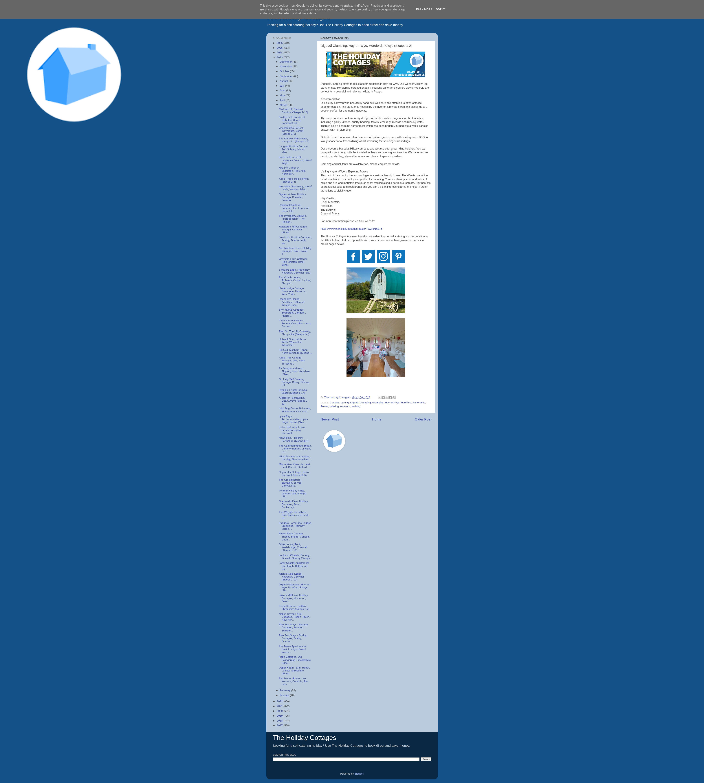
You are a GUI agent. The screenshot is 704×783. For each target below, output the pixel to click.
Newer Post (329, 419)
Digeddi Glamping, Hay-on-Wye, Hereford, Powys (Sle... (294, 587)
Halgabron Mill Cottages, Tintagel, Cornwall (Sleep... (293, 229)
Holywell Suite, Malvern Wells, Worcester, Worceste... (292, 342)
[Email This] (380, 397)
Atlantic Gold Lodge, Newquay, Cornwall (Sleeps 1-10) (291, 576)
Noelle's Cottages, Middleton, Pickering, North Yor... (292, 171)
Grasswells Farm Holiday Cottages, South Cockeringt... (293, 504)
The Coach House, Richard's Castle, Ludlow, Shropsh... (295, 280)
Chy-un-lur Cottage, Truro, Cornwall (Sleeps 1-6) (294, 473)
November (286, 66)
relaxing (334, 406)
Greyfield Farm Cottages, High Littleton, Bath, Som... (293, 262)
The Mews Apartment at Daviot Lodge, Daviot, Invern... (293, 649)
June (283, 90)
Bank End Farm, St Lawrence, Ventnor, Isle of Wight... (295, 160)
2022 (280, 701)
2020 (280, 711)
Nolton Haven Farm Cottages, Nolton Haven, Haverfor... (294, 617)
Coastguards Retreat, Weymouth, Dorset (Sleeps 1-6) (291, 131)
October (285, 71)
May (282, 95)
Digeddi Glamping (360, 402)
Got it (440, 9)
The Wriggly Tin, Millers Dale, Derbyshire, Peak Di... (293, 515)
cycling (345, 402)
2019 (280, 715)
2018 (280, 720)
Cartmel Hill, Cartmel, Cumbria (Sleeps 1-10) (293, 111)
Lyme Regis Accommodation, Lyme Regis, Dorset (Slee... (293, 419)
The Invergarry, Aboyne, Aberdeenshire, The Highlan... (293, 218)
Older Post (423, 419)
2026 (280, 43)
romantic (345, 406)
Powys (324, 406)
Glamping (378, 402)
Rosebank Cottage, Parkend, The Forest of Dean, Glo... (294, 208)
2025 (280, 47)
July (282, 85)
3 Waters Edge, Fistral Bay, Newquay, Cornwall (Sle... (295, 271)
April (283, 100)
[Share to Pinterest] (394, 397)
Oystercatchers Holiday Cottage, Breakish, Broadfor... (292, 197)
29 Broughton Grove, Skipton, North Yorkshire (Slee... (294, 371)
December (286, 61)
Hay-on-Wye (392, 402)
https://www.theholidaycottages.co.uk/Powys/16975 (351, 228)
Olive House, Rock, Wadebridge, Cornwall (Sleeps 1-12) (293, 547)
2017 (280, 725)
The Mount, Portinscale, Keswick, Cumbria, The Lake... (293, 681)
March (284, 105)
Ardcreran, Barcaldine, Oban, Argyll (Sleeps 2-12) (293, 400)
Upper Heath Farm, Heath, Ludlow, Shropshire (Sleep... (294, 670)
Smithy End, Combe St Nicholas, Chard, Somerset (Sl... (292, 120)
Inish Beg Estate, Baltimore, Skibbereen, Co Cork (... (295, 410)
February (285, 690)
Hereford (406, 402)
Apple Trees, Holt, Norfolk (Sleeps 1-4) (294, 180)
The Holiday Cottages (304, 737)
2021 (280, 706)
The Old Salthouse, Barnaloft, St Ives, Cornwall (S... (290, 482)
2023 (280, 57)
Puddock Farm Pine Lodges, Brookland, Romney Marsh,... (295, 526)
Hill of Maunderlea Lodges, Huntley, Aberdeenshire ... (295, 458)
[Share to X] (387, 397)
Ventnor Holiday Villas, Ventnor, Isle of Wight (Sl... (292, 493)
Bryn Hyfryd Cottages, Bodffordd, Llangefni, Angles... (292, 312)
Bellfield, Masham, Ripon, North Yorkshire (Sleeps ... (295, 351)
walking (356, 406)
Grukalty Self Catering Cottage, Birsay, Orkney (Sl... (294, 382)
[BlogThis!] (383, 397)
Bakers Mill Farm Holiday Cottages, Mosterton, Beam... (293, 598)
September (286, 76)
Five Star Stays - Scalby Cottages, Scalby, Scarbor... (293, 638)
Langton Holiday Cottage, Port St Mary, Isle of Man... (293, 149)
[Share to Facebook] (390, 397)
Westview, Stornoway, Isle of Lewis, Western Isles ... (295, 188)
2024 (280, 52)
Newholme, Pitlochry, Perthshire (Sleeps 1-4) (294, 439)
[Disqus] (375, 507)
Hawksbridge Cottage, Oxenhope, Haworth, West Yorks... (292, 291)
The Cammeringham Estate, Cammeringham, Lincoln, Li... (295, 448)
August (284, 81)
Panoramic (419, 402)
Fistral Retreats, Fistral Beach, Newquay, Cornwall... (292, 430)
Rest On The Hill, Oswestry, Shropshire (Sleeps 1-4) (295, 333)
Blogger (359, 773)
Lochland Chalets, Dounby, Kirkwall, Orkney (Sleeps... (295, 557)
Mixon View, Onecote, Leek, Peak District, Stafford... (295, 466)
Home (377, 419)
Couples (334, 402)
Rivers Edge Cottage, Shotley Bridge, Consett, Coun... (294, 536)
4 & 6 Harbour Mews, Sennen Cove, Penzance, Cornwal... (295, 323)
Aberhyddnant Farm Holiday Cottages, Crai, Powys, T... (295, 251)
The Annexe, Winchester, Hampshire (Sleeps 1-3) (294, 140)
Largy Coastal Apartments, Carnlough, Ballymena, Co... (294, 566)
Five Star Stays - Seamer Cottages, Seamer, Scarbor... (293, 627)
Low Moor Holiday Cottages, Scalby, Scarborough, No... (295, 240)
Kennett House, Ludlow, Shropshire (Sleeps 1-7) (294, 607)
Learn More (423, 9)
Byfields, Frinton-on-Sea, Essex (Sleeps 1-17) (293, 391)
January (285, 695)
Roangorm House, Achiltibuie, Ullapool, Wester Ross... (292, 302)
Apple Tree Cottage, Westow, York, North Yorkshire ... (292, 360)
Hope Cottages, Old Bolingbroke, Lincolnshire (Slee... (295, 659)
